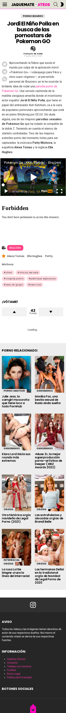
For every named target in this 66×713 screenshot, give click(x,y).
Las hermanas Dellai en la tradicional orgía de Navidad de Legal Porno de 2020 (49, 576)
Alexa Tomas (15, 256)
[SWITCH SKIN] (62, 4)
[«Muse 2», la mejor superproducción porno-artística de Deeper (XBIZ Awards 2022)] (49, 432)
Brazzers (15, 248)
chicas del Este (29, 272)
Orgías (8, 509)
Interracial (12, 560)
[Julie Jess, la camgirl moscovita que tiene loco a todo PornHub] (16, 374)
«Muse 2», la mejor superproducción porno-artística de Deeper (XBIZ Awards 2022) (48, 460)
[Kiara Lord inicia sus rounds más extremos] (16, 432)
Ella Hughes (34, 256)
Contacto (12, 662)
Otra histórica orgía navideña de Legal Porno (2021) (16, 518)
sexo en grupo (14, 284)
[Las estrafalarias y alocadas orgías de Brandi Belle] (49, 493)
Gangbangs (45, 390)
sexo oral (35, 284)
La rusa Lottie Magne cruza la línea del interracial (16, 572)
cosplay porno (15, 278)
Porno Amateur (14, 390)
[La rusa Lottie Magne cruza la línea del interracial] (16, 547)
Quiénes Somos (16, 659)
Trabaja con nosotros (19, 666)
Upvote (14, 311)
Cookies (11, 670)
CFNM (9, 272)
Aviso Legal (13, 673)
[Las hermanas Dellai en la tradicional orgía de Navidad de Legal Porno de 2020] (49, 547)
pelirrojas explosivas (43, 278)
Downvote (50, 311)
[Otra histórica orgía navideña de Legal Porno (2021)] (16, 493)
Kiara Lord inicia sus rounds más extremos (16, 457)
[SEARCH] (56, 4)
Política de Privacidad (19, 677)
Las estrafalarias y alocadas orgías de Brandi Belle (49, 518)
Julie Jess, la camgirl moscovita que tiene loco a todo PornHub (15, 401)
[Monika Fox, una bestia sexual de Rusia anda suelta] (49, 374)
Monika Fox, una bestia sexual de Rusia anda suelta (47, 399)
